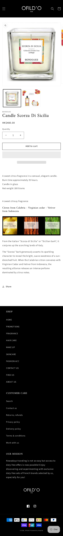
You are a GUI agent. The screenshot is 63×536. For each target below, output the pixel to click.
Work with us (12, 442)
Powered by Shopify (36, 530)
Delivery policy (13, 428)
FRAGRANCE (12, 333)
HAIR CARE (11, 340)
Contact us (11, 408)
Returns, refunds (14, 415)
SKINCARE (11, 354)
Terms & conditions (15, 435)
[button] (3, 8)
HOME (9, 319)
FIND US (10, 375)
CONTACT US (12, 368)
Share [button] (8, 286)
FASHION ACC (12, 361)
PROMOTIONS (12, 326)
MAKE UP (10, 347)
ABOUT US (11, 381)
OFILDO (27, 530)
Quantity (6, 129)
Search (9, 401)
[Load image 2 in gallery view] (31, 98)
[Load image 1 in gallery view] (12, 98)
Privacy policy (13, 422)
